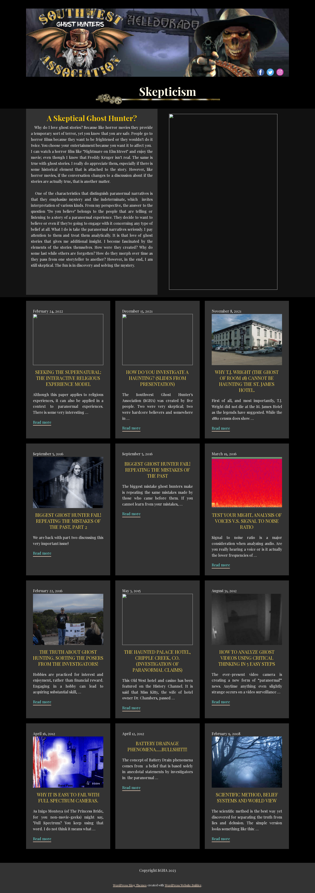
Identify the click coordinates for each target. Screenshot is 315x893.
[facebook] (260, 72)
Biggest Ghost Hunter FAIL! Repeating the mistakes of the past (157, 470)
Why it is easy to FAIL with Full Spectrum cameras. (68, 797)
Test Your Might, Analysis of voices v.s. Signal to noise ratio (247, 521)
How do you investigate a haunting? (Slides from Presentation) (157, 378)
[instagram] (280, 72)
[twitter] (270, 72)
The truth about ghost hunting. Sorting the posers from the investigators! (68, 658)
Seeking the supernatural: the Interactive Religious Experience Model (68, 378)
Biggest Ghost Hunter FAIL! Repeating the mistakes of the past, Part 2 (68, 521)
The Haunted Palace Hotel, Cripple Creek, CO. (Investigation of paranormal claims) (157, 661)
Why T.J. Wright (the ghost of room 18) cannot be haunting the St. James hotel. (247, 381)
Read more (42, 422)
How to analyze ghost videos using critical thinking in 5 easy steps (246, 658)
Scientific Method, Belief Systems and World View (247, 797)
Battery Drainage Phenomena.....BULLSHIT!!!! (157, 746)
